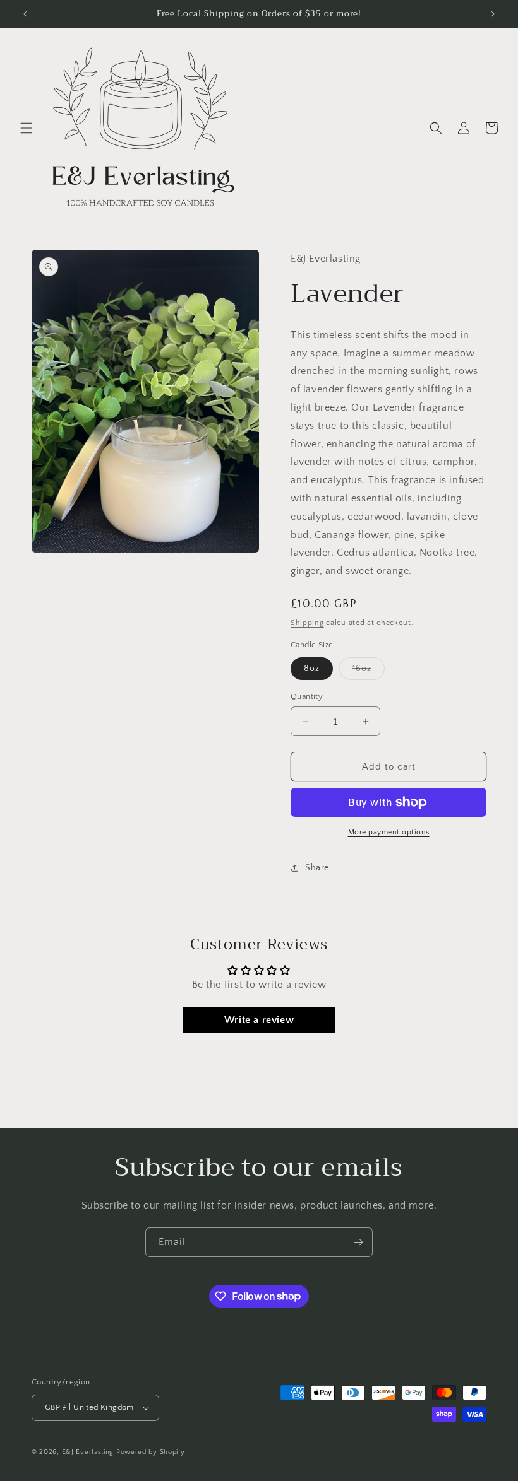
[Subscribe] (358, 1242)
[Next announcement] (493, 14)
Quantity (307, 696)
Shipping (307, 623)
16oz (368, 671)
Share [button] (317, 868)
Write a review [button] (259, 1020)
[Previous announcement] (25, 14)
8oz (312, 669)
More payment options (389, 832)
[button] (26, 128)
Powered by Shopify (150, 1452)
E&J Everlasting (88, 1452)
